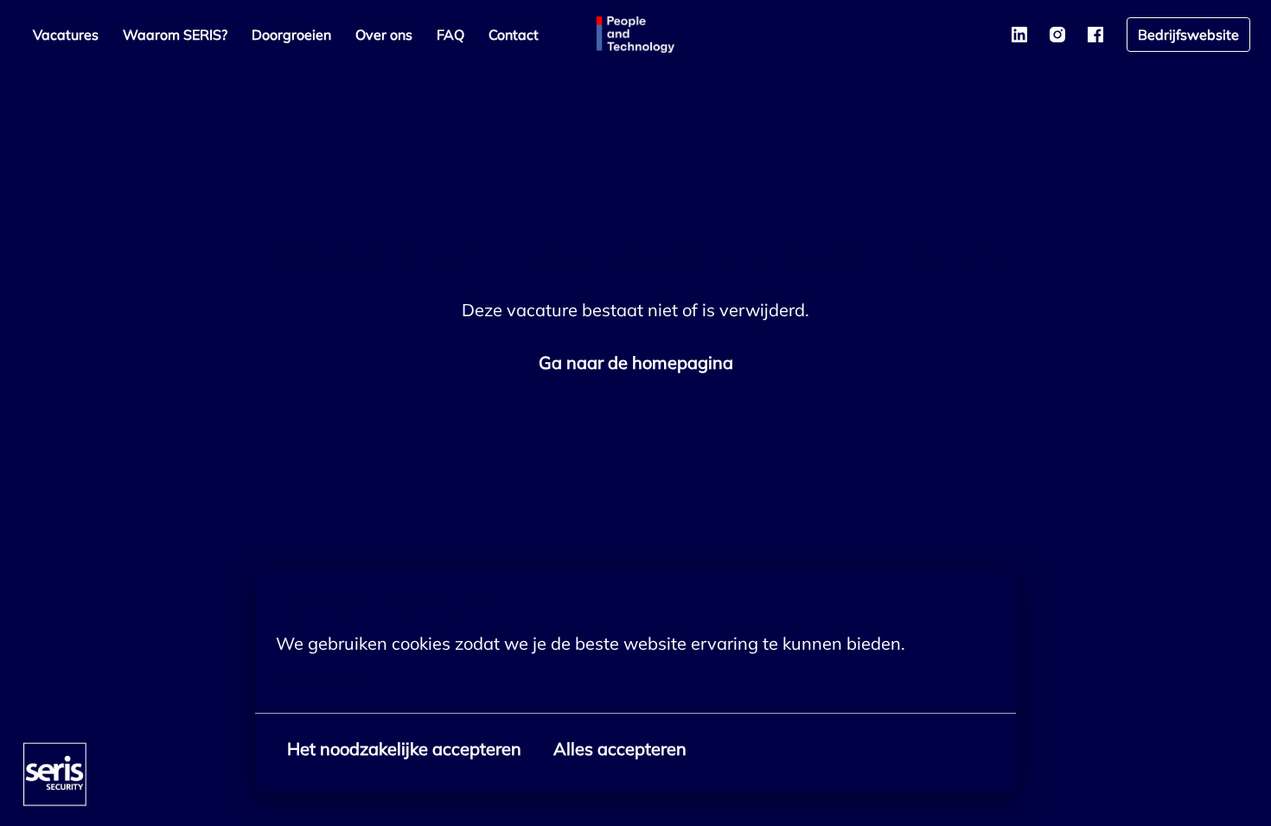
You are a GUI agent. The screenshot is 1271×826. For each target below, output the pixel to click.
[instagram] (1057, 34)
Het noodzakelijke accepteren (404, 748)
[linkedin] (1019, 34)
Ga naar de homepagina (636, 362)
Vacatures (66, 34)
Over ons (383, 34)
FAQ (450, 34)
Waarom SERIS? (175, 34)
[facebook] (1095, 34)
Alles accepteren (620, 748)
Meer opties (322, 681)
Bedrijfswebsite (1188, 34)
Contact (514, 34)
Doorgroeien (291, 34)
